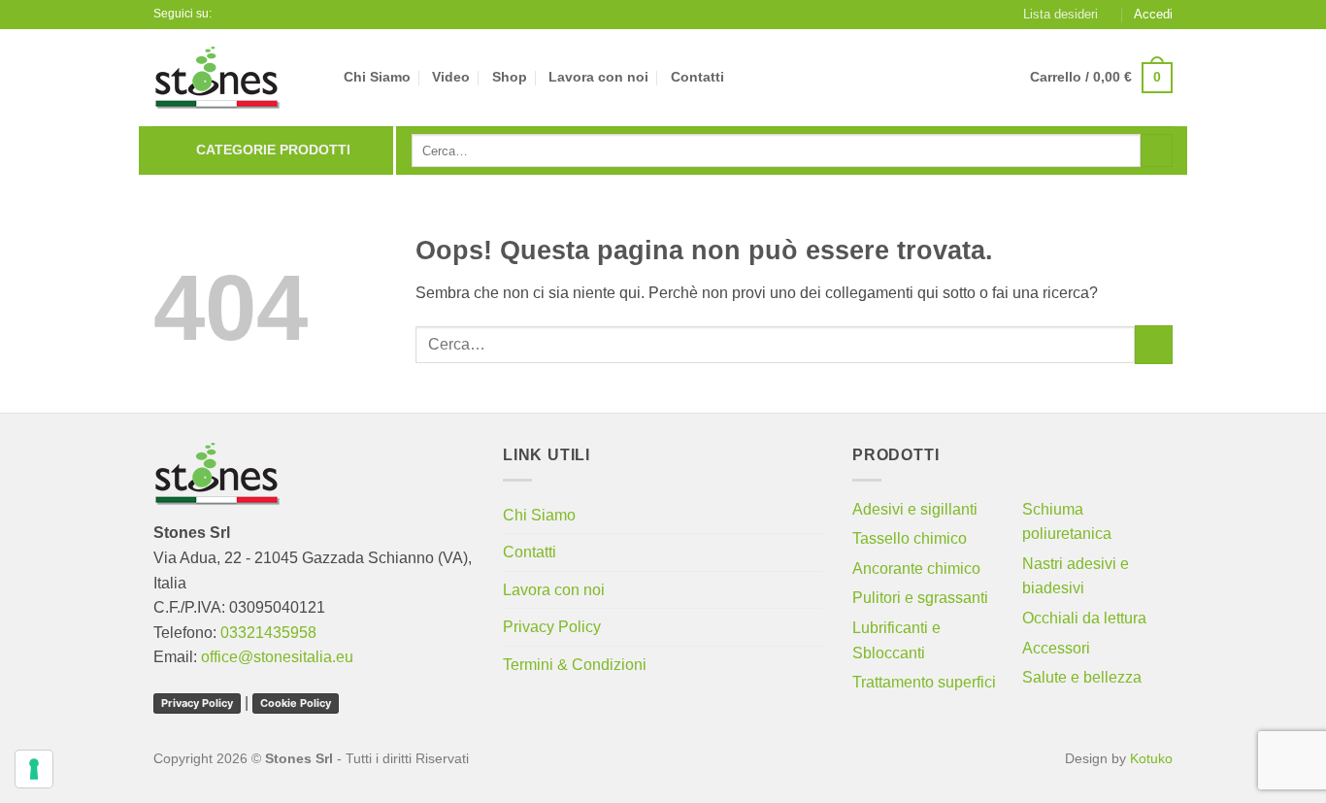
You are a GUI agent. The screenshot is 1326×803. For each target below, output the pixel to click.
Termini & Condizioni (574, 664)
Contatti (697, 76)
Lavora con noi (598, 76)
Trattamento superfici (924, 682)
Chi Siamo (377, 76)
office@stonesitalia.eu (277, 657)
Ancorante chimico (916, 568)
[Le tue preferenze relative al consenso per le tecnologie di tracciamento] (34, 769)
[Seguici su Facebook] (229, 14)
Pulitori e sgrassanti (920, 597)
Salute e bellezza (1082, 677)
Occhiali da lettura (1084, 618)
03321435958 (268, 632)
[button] (1153, 14)
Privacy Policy (197, 703)
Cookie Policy (295, 703)
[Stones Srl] (234, 78)
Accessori (1056, 648)
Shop (509, 76)
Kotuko (1151, 758)
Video (451, 76)
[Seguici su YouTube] (247, 14)
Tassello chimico (909, 538)
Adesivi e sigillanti (915, 509)
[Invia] (1157, 150)
